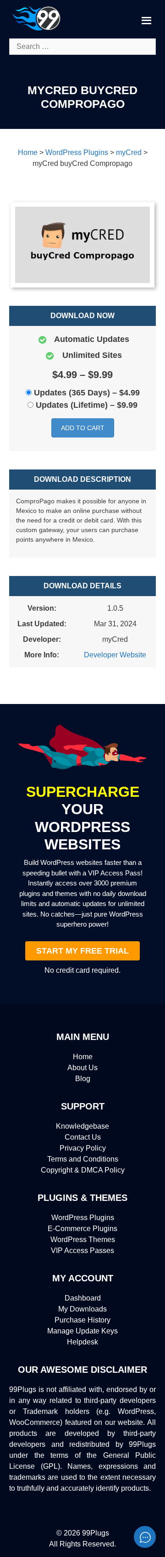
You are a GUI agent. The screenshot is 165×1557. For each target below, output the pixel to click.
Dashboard (83, 1298)
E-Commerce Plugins (82, 1228)
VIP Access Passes (82, 1250)
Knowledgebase (82, 1126)
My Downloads (82, 1309)
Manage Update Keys (82, 1331)
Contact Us (83, 1137)
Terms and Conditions (82, 1159)
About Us (82, 1068)
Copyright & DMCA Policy (83, 1170)
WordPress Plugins (82, 1217)
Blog (82, 1078)
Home (83, 1057)
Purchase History (82, 1320)
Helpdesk (82, 1342)
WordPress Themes (82, 1239)
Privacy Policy (83, 1148)
